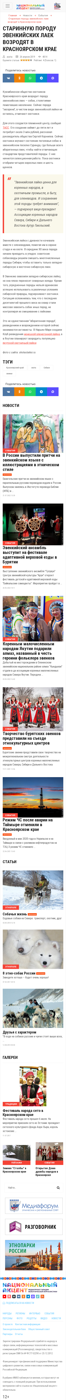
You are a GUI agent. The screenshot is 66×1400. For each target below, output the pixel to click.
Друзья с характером (19, 1032)
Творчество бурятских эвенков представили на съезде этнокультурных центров (32, 738)
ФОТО (20, 1318)
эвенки (9, 373)
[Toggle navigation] (7, 6)
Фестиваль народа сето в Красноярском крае (23, 1113)
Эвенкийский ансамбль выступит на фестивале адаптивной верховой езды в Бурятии (30, 554)
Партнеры (8, 1334)
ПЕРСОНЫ (7, 1318)
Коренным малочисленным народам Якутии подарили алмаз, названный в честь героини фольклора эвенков (28, 650)
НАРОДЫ (7, 1313)
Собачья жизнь (15, 914)
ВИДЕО (44, 1318)
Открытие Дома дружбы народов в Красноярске (47, 1172)
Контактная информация (27, 1324)
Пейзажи (16, 1162)
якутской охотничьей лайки (19, 343)
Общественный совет (39, 1329)
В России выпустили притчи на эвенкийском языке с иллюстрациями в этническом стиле (31, 462)
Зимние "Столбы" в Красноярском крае (14, 1170)
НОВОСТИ (56, 1318)
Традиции (11, 1104)
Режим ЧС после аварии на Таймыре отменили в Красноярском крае (28, 825)
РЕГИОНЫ (20, 1313)
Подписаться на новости (19, 1303)
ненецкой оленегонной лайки (42, 334)
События (10, 450)
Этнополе (10, 907)
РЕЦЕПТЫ (31, 1318)
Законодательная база (14, 1329)
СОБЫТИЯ (49, 1313)
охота (33, 368)
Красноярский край (15, 368)
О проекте (8, 1324)
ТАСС (6, 127)
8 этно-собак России (19, 973)
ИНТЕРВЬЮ (34, 1313)
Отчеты (19, 1334)
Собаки (47, 368)
